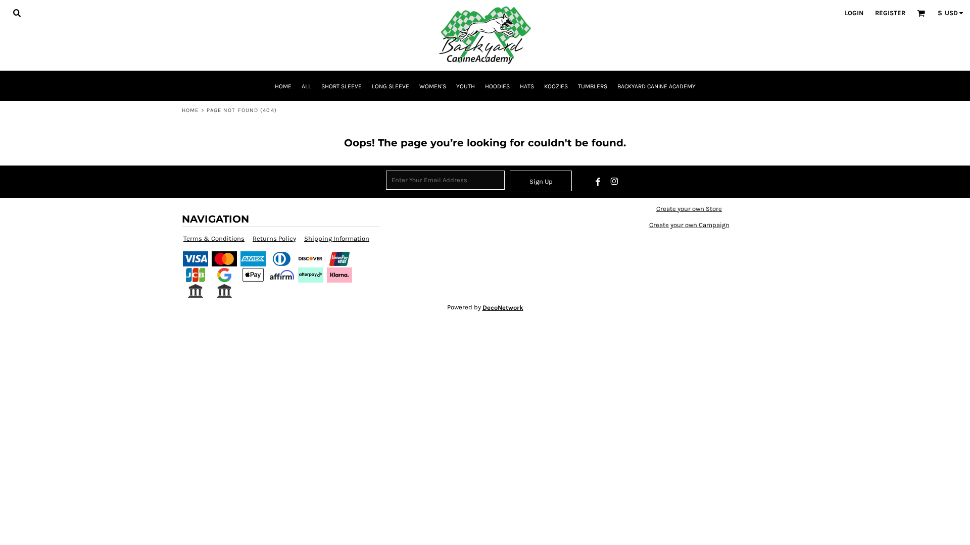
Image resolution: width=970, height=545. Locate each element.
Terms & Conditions (214, 238)
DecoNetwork (502, 307)
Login (854, 13)
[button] (17, 13)
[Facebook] (598, 182)
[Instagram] (614, 182)
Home (190, 110)
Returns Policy (274, 238)
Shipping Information (336, 238)
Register (890, 13)
